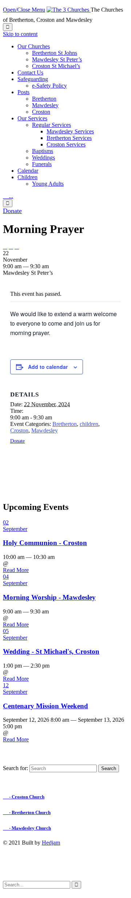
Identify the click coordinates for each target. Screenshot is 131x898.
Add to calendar (48, 366)
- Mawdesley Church (27, 828)
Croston (19, 430)
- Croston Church (23, 797)
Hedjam (51, 842)
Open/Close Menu (24, 10)
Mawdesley (44, 430)
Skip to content (20, 34)
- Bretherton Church (27, 812)
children (89, 424)
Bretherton (64, 424)
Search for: (15, 768)
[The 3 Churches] (69, 10)
